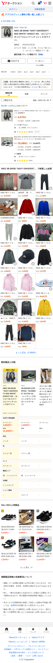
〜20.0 (12, 72)
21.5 (31, 72)
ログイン (13, 9)
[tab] (9, 94)
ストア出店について (36, 652)
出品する (15, 61)
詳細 (40, 54)
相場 (26, 94)
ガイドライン (43, 649)
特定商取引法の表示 (17, 652)
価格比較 (8, 94)
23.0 (50, 72)
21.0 (25, 72)
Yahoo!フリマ (38, 637)
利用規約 (7, 649)
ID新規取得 (40, 9)
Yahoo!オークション (18, 637)
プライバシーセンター (37, 646)
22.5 (43, 72)
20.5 (19, 72)
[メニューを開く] (50, 3)
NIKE (16, 28)
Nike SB (23, 28)
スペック (44, 94)
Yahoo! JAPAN (38, 641)
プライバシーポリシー (16, 646)
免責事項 (14, 605)
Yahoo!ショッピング (17, 641)
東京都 (3, 106)
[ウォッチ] (10, 119)
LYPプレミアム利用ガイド (24, 649)
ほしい (41, 61)
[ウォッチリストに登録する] (15, 381)
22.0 (37, 72)
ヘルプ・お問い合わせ (34, 656)
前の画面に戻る (9, 21)
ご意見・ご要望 (16, 656)
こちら (32, 87)
